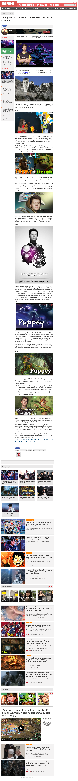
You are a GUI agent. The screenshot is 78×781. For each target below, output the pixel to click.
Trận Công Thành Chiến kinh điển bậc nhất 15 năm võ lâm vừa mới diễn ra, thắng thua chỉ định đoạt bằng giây (26, 713)
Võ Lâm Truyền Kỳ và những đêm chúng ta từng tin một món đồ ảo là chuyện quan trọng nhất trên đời (37, 641)
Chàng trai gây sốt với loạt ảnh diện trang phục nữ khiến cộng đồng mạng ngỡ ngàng (38, 748)
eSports (30, 450)
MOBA (26, 450)
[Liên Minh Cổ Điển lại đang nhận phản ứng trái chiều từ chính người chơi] (27, 491)
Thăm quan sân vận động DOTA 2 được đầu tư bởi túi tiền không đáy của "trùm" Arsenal (7, 50)
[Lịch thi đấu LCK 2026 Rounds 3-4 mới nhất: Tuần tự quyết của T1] (10, 507)
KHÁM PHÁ (36, 5)
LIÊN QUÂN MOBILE (24, 9)
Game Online (34, 650)
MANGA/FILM (43, 5)
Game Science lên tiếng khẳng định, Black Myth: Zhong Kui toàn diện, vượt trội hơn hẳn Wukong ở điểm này (39, 674)
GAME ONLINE (54, 9)
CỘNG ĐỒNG (56, 5)
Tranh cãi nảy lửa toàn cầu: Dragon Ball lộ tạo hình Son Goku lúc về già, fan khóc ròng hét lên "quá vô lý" (8, 117)
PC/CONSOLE (63, 9)
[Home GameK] (2, 8)
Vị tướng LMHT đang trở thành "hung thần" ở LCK (8, 498)
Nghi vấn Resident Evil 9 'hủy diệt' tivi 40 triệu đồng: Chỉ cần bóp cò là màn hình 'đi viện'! (8, 95)
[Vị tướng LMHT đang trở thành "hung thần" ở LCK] (9, 491)
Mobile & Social (33, 532)
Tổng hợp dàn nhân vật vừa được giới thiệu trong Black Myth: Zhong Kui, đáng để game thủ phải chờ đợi (38, 763)
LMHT (16, 9)
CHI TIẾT (46, 31)
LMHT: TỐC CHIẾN (35, 9)
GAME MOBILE (22, 5)
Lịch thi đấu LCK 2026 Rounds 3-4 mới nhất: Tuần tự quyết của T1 (10, 514)
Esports (11, 13)
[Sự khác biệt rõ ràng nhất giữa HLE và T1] (45, 475)
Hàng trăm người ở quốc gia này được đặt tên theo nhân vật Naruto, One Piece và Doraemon (39, 557)
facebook (71, 2)
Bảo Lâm (28, 565)
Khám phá (33, 667)
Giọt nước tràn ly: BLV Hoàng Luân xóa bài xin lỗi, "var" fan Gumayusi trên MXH (7, 102)
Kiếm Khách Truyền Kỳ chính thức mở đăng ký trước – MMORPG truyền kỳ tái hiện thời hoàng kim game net (38, 659)
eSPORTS (29, 5)
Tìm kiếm (75, 5)
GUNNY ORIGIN (9, 9)
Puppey (44, 450)
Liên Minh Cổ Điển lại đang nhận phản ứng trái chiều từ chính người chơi (27, 498)
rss (76, 2)
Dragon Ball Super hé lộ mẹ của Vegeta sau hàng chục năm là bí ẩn (38, 626)
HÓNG (50, 5)
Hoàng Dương (29, 617)
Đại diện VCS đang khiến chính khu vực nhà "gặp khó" (27, 482)
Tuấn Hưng (28, 650)
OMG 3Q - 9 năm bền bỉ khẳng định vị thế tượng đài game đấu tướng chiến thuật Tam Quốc (38, 524)
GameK (4, 13)
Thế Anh (27, 532)
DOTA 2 (11, 31)
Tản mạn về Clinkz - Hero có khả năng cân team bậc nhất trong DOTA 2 (7, 57)
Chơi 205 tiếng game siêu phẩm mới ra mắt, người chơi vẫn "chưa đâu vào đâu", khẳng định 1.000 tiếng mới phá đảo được (7, 88)
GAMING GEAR (45, 9)
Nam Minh (28, 545)
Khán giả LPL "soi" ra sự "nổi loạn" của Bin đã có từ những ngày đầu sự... (45, 498)
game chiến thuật (37, 450)
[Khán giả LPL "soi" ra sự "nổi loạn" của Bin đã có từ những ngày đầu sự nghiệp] (45, 491)
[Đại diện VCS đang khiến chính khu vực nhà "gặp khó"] (27, 475)
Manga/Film (33, 565)
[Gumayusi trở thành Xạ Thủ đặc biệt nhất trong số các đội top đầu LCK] (7, 74)
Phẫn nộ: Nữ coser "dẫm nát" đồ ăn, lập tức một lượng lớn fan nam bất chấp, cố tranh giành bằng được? (39, 571)
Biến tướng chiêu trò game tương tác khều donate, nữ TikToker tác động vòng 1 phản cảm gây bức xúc (39, 608)
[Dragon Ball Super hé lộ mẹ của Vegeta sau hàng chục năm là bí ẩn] (13, 629)
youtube (73, 2)
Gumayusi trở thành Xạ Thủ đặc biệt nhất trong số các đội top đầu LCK (7, 81)
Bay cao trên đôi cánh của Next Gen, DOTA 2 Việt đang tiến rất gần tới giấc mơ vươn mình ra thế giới (7, 63)
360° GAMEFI (72, 9)
